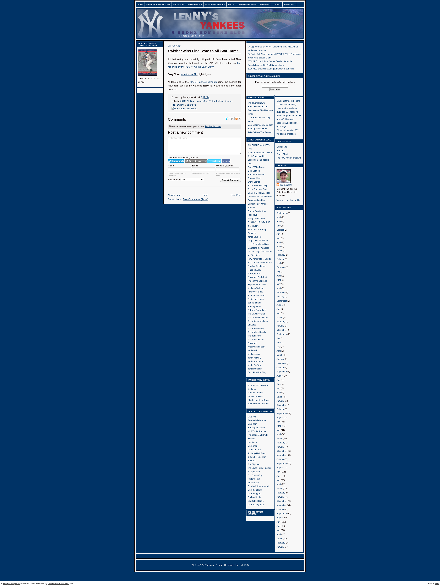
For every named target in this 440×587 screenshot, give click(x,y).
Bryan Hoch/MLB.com (258, 106)
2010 (183, 101)
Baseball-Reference (257, 420)
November (281, 455)
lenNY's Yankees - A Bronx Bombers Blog (217, 565)
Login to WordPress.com (196, 161)
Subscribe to (174, 179)
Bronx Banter (254, 182)
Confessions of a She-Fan (260, 196)
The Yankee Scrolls (257, 332)
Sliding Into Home (256, 299)
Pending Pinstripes (256, 266)
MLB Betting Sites (256, 504)
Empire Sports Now (257, 211)
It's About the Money (257, 229)
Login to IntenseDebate (176, 161)
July (278, 234)
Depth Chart (282, 154)
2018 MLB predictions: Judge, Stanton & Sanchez (271, 69)
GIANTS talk (253, 482)
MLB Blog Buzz (255, 490)
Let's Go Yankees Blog (258, 244)
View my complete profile (288, 200)
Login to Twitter (214, 161)
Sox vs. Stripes (254, 303)
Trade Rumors (195, 4)
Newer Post (174, 195)
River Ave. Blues (255, 292)
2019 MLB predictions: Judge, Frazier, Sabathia (270, 61)
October (280, 230)
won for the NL (189, 74)
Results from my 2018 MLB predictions (266, 65)
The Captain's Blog (256, 314)
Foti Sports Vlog (255, 475)
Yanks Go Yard (254, 365)
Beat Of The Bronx (256, 167)
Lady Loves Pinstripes (258, 240)
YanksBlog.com (255, 369)
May (278, 226)
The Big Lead (254, 464)
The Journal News (256, 103)
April (279, 217)
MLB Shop (252, 446)
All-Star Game (194, 101)
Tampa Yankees (255, 396)
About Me (264, 4)
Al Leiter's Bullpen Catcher (260, 152)
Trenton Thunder (255, 393)
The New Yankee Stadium (289, 158)
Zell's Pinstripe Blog (257, 372)
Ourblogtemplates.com (58, 584)
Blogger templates (11, 584)
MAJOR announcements (203, 82)
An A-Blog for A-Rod (257, 156)
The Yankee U (254, 336)
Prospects (178, 4)
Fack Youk (252, 215)
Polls (231, 4)
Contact (277, 4)
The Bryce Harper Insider (259, 468)
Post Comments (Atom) (195, 199)
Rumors (280, 150)
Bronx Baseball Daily (257, 185)
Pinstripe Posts (255, 273)
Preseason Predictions (158, 4)
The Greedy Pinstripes (258, 317)
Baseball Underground (258, 486)
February (281, 255)
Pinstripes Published (257, 277)
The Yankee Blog (256, 328)
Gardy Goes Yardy (256, 218)
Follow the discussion (238, 118)
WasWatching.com (256, 347)
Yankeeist (252, 350)
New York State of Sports (259, 259)
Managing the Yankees (258, 248)
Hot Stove (252, 442)
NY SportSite (254, 471)
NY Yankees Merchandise (260, 262)
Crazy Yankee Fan (256, 200)
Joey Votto (209, 101)
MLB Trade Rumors (257, 431)
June (279, 280)
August (280, 305)
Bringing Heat (254, 178)
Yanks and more (255, 361)
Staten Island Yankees (258, 404)
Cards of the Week (247, 4)
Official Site (282, 147)
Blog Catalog (254, 171)
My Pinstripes (254, 255)
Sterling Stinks (254, 306)
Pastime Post (254, 479)
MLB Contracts (254, 449)
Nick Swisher (178, 105)
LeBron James (224, 101)
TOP (437, 584)
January (280, 296)
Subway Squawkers (257, 310)
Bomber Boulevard (256, 174)
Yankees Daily (254, 358)
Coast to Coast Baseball (259, 193)
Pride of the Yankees (257, 281)
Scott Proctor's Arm (256, 295)
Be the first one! (213, 126)
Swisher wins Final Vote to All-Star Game (203, 51)
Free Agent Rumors (215, 4)
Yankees (191, 105)
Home (140, 4)
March (279, 250)
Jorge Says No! (255, 237)
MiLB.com (252, 424)
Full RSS (244, 565)
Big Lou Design (255, 497)
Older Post (235, 195)
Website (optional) (225, 165)
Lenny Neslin (286, 185)
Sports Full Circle (256, 501)
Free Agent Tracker (256, 427)
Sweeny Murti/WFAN (257, 128)
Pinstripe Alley (254, 270)
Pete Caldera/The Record (260, 132)
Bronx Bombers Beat (257, 189)
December (281, 330)
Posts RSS (289, 4)
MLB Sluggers (254, 493)
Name (171, 165)
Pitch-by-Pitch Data (257, 453)
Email (195, 165)
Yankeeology (254, 354)
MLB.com (252, 417)
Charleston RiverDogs (258, 400)
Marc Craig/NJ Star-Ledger (260, 125)
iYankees (252, 233)
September (282, 213)
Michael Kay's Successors (260, 251)
